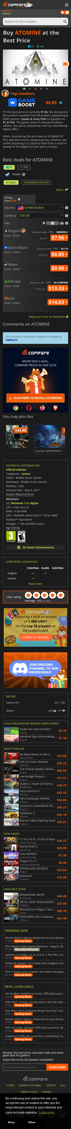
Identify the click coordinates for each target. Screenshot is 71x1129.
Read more (35, 583)
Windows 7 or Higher (25, 503)
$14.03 (57, 302)
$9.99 (58, 268)
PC (11, 167)
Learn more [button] (46, 1112)
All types (11, 182)
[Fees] (52, 223)
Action (26, 474)
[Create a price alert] (65, 65)
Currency (10, 215)
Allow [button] (31, 1122)
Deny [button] (11, 1122)
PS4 (26, 167)
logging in (11, 339)
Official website (16, 469)
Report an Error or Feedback (47, 316)
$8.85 (58, 254)
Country (9, 207)
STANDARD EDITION (36, 182)
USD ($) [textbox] (24, 215)
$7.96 (58, 237)
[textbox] (31, 208)
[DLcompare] (35, 1078)
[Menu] (66, 5)
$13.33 (57, 288)
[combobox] (40, 208)
